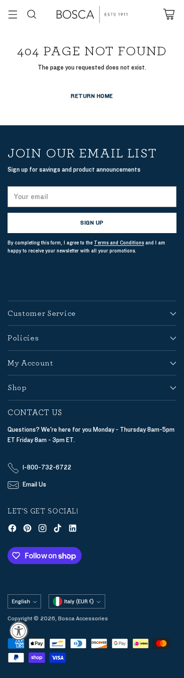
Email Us (34, 484)
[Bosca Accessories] (92, 14)
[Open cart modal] (168, 14)
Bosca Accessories (83, 618)
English (21, 601)
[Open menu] (12, 14)
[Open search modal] (31, 14)
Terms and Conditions (119, 243)
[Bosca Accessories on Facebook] (12, 529)
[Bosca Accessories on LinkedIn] (72, 529)
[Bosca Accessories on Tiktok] (57, 529)
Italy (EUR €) (79, 601)
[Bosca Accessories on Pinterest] (27, 529)
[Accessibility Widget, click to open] (18, 630)
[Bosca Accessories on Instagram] (42, 529)
